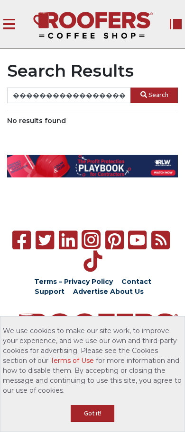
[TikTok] (92, 261)
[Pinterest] (114, 240)
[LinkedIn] (68, 240)
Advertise (90, 291)
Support (50, 291)
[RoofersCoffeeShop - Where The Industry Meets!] (93, 25)
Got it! (92, 413)
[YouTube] (137, 240)
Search (158, 94)
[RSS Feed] (160, 240)
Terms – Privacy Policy (73, 281)
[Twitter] (45, 240)
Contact (136, 281)
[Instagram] (91, 239)
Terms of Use (72, 360)
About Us (127, 291)
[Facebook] (21, 240)
